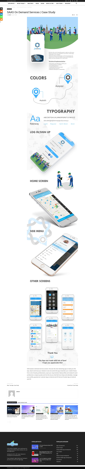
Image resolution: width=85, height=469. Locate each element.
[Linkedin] (70, 1)
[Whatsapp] (1, 16)
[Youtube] (77, 1)
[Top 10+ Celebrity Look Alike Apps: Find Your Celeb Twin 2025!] (35, 460)
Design (42, 3)
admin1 (9, 14)
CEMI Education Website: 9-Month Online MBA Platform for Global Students (28, 417)
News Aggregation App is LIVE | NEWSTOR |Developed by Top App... (45, 453)
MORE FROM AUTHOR (22, 402)
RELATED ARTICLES (12, 402)
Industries (30, 3)
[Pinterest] (73, 1)
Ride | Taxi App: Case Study (13, 385)
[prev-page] (8, 422)
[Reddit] (1, 11)
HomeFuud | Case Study (72, 385)
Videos (37, 3)
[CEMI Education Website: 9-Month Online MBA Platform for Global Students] (28, 409)
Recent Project (21, 3)
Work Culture (49, 3)
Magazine (67, 3)
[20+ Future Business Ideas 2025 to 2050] (35, 447)
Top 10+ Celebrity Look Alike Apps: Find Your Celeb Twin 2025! (45, 460)
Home (8, 7)
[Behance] (66, 1)
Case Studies (59, 3)
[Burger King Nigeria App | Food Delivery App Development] (13, 409)
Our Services (11, 3)
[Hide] (0, 21)
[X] (75, 1)
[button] (76, 3)
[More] (1, 19)
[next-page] (10, 422)
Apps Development (39, 413)
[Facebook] (68, 1)
